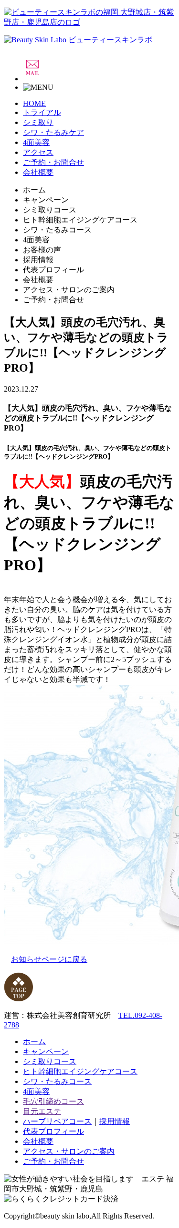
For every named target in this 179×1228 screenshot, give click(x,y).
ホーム (34, 1041)
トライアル (42, 112)
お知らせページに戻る (49, 959)
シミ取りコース (49, 1061)
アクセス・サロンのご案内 (69, 1151)
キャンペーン (46, 1051)
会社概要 (38, 172)
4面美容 (36, 142)
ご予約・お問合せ (53, 162)
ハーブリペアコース (57, 1121)
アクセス (38, 152)
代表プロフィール (53, 1131)
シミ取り (38, 122)
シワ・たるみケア (53, 132)
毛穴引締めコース (53, 1101)
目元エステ (42, 1111)
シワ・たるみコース (57, 1081)
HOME (34, 103)
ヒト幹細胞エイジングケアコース (80, 1071)
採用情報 (114, 1121)
